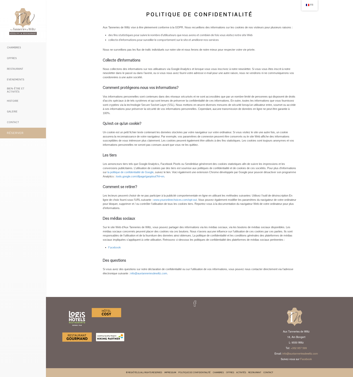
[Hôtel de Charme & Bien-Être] (23, 21)
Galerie (12, 111)
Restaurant (15, 68)
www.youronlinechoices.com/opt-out (175, 199)
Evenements (15, 79)
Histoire (13, 100)
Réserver (15, 133)
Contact (13, 122)
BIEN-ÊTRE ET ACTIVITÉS (15, 90)
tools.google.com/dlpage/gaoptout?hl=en (140, 176)
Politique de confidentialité (194, 372)
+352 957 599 (299, 348)
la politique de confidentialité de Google (130, 172)
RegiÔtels (133, 372)
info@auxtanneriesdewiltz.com (148, 273)
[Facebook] (195, 304)
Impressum (170, 372)
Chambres (14, 47)
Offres (12, 58)
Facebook (114, 247)
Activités (241, 372)
